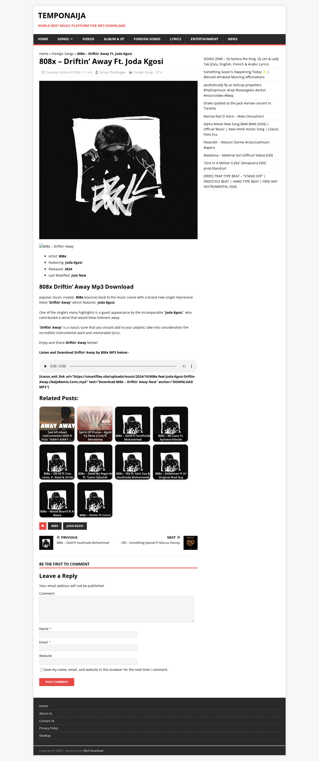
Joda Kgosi (75, 526)
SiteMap (45, 735)
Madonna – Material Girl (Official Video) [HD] (238, 155)
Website (45, 656)
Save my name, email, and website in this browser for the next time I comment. (106, 669)
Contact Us (46, 721)
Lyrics (175, 39)
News (232, 39)
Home (43, 39)
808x (54, 526)
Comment (46, 593)
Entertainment (204, 39)
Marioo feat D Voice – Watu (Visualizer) (234, 116)
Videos (88, 39)
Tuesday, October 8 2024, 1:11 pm (69, 72)
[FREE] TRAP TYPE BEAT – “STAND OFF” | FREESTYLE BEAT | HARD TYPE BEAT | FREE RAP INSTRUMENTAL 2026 (240, 181)
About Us (45, 713)
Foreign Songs (147, 39)
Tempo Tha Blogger (112, 72)
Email (44, 642)
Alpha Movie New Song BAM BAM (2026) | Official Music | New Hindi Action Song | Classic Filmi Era (241, 129)
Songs (63, 39)
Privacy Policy (48, 728)
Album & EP (114, 39)
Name (44, 628)
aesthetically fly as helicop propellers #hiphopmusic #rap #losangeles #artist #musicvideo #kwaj (235, 90)
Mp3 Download (93, 751)
